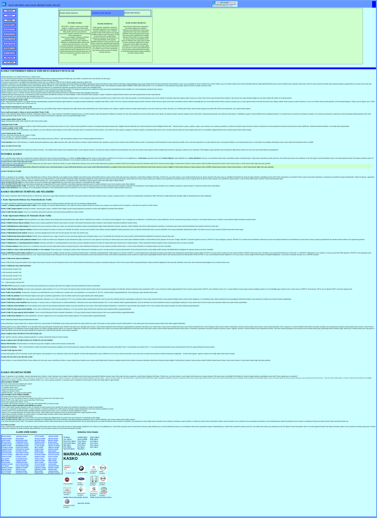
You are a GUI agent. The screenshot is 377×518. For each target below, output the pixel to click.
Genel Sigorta (94, 441)
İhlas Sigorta (67, 445)
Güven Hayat (94, 443)
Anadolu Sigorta (82, 437)
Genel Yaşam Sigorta (69, 443)
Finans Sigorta (82, 441)
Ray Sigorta (81, 447)
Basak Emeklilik (82, 439)
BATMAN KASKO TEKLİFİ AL (69, 13)
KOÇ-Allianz (67, 447)
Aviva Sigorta (67, 439)
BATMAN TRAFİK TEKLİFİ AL (132, 13)
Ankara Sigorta (94, 437)
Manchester (81, 449)
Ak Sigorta (66, 437)
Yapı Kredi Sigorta (69, 449)
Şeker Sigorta (94, 447)
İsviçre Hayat (81, 445)
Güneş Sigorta (82, 443)
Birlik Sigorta (94, 439)
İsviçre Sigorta (94, 445)
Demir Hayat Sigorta (69, 441)
